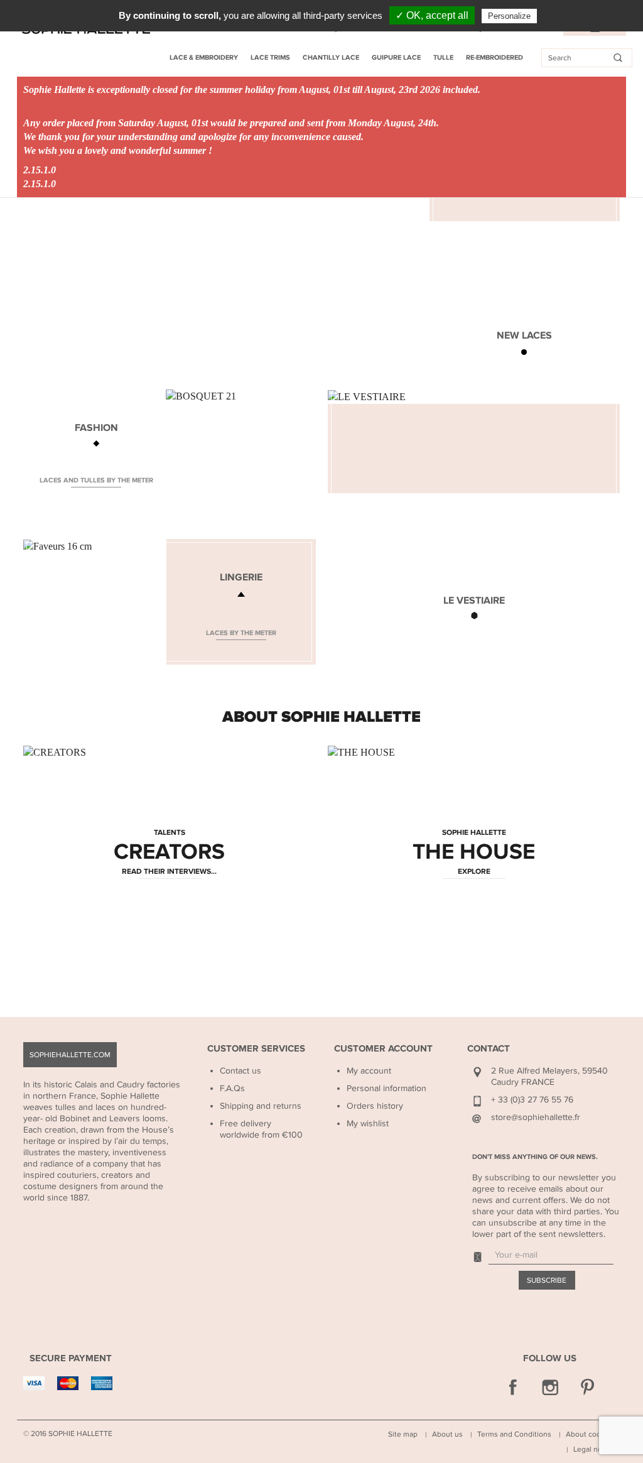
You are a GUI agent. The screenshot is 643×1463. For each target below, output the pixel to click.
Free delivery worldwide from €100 (261, 1129)
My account (369, 1070)
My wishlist (368, 1123)
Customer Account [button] (383, 1049)
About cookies (590, 1434)
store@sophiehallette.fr (535, 1117)
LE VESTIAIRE (474, 600)
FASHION (96, 427)
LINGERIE (241, 577)
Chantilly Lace (331, 57)
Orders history (375, 1106)
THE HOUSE (474, 852)
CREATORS (169, 852)
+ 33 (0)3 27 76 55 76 (532, 1099)
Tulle (443, 57)
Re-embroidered (494, 57)
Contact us (240, 1070)
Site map (403, 1434)
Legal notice (594, 1449)
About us (447, 1434)
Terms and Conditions (514, 1434)
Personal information (386, 1088)
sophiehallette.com (70, 1054)
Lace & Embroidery (204, 57)
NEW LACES (524, 335)
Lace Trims (270, 57)
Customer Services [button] (256, 1049)
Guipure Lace (396, 57)
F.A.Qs (232, 1088)
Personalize (509, 16)
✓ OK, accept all (432, 15)
